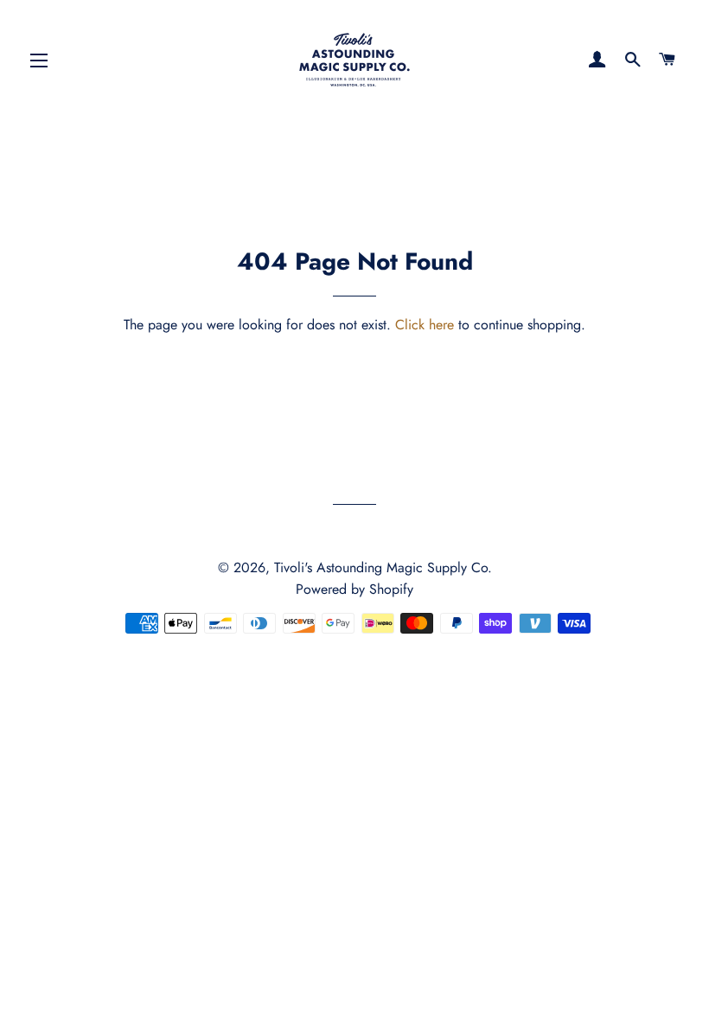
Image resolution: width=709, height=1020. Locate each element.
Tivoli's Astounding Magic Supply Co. (383, 567)
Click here (424, 325)
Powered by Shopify (354, 589)
